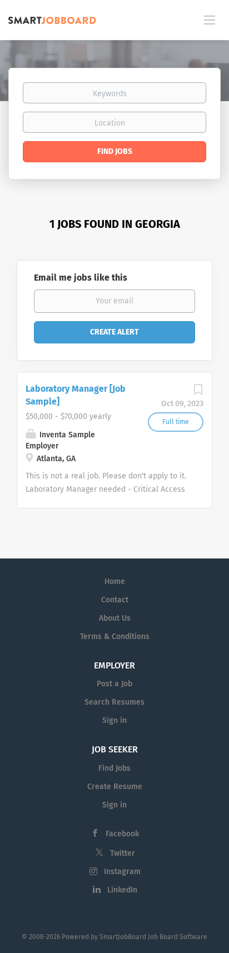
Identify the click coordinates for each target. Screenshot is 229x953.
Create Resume (114, 786)
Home (114, 581)
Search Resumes (114, 702)
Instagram (122, 871)
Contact (114, 600)
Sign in (114, 720)
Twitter (122, 853)
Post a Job (114, 683)
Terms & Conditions (115, 636)
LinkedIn (122, 890)
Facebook (122, 834)
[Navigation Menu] (209, 19)
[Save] (197, 392)
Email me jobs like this (80, 277)
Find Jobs (114, 151)
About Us (115, 618)
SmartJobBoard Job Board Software (153, 937)
